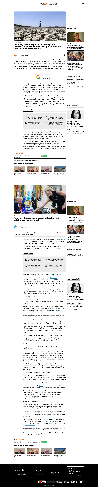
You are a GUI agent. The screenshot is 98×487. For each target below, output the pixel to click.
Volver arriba (16, 482)
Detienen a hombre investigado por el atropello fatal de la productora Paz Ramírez (75, 124)
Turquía (62, 250)
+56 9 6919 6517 (16, 474)
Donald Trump (27, 241)
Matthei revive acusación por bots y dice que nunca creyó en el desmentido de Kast (75, 46)
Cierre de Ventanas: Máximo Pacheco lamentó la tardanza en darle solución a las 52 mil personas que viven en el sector (46, 174)
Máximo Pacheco (28, 160)
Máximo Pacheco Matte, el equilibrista (18, 174)
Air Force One (54, 250)
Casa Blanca (53, 278)
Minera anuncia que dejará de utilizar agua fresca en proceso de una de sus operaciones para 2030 (59, 174)
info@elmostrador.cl (22, 474)
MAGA (41, 386)
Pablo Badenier (35, 160)
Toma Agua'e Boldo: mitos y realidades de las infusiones (34, 123)
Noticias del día (73, 106)
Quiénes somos (38, 470)
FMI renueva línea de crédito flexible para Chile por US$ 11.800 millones (75, 131)
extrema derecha (30, 425)
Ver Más (26, 55)
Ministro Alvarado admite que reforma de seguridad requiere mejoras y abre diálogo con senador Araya (75, 66)
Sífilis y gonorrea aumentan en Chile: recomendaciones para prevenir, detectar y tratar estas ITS (55, 117)
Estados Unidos (60, 240)
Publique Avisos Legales (55, 472)
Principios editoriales (39, 472)
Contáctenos (53, 473)
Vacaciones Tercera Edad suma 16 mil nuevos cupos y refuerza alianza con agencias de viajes (35, 117)
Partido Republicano (51, 421)
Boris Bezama (21, 55)
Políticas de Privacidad (40, 474)
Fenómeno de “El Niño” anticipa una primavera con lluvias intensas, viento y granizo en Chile (55, 124)
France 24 (21, 226)
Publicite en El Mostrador (55, 470)
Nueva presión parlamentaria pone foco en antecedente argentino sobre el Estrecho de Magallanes (75, 81)
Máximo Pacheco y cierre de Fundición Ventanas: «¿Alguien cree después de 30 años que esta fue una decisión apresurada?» (32, 174)
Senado (50, 274)
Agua (15, 160)
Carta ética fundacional (40, 471)
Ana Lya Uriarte (20, 160)
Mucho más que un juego (74, 76)
